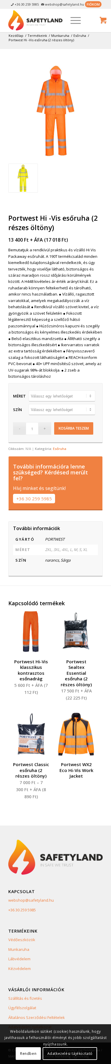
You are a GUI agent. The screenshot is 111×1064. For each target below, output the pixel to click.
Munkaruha (18, 949)
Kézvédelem (19, 968)
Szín (17, 409)
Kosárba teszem (74, 428)
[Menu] (73, 20)
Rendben (28, 1053)
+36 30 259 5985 (34, 499)
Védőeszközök (21, 939)
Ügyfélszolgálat (22, 1007)
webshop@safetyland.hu (31, 900)
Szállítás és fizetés (25, 998)
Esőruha (59, 448)
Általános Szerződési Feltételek (36, 1017)
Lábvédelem (19, 958)
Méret (19, 396)
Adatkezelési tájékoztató (70, 1053)
